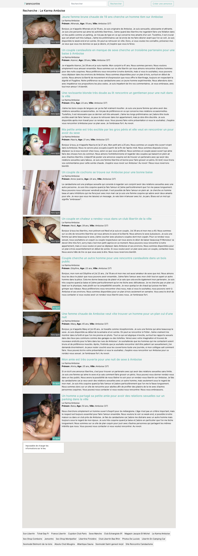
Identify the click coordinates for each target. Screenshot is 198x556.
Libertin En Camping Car (153, 539)
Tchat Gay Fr (43, 533)
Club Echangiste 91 (113, 533)
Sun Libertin (29, 533)
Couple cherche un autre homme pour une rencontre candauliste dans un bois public (114, 259)
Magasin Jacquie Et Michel (137, 533)
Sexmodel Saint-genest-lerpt (109, 544)
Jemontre (49, 539)
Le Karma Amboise (161, 533)
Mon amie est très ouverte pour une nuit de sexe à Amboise (102, 359)
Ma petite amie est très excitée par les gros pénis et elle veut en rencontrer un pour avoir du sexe (118, 131)
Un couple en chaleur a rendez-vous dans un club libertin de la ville (107, 218)
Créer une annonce (162, 3)
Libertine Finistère (87, 539)
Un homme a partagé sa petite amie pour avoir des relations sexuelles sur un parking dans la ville (113, 397)
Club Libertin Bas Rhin (109, 539)
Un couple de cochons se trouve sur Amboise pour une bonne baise (107, 172)
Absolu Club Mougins (65, 544)
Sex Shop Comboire (32, 539)
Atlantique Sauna (85, 544)
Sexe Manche (95, 533)
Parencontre (32, 3)
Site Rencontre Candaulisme (139, 544)
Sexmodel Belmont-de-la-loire (37, 544)
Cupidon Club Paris (77, 533)
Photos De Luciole (131, 539)
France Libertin (58, 533)
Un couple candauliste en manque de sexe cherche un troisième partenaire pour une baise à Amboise (118, 51)
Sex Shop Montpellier (66, 539)
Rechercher (116, 3)
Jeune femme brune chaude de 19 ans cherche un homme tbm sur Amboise (112, 16)
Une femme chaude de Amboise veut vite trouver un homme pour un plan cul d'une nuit (117, 315)
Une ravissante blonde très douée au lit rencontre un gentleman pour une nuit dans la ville (117, 94)
